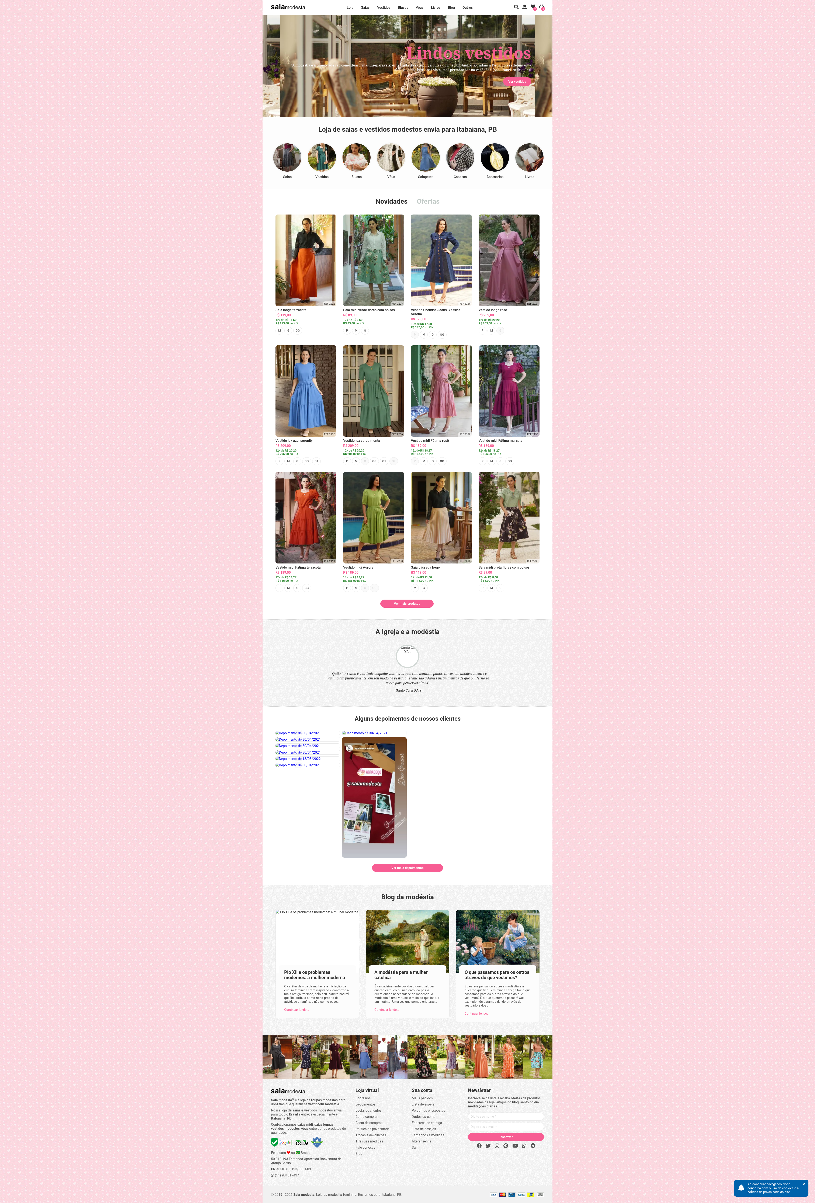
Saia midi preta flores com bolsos (504, 567)
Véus (419, 8)
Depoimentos (365, 1103)
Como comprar (367, 1116)
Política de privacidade (372, 1128)
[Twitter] (488, 1145)
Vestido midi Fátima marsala (500, 441)
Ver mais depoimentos (407, 867)
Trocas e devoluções (371, 1134)
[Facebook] (479, 1145)
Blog (451, 8)
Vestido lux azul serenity (294, 441)
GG (298, 330)
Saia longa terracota (290, 310)
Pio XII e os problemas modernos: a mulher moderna (314, 974)
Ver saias (295, 81)
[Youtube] (515, 1145)
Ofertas (428, 201)
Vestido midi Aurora (358, 567)
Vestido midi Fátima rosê (430, 441)
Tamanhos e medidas (428, 1134)
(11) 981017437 (286, 1174)
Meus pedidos (422, 1097)
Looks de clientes (368, 1110)
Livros (435, 8)
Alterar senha (421, 1140)
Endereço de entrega (427, 1122)
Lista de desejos (424, 1128)
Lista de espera (423, 1103)
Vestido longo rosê (493, 310)
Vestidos (383, 8)
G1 (316, 461)
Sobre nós (363, 1097)
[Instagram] (497, 1145)
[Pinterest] (506, 1145)
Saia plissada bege (425, 567)
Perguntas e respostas (428, 1110)
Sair (415, 1147)
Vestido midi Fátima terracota (298, 567)
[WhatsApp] (524, 1145)
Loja (350, 8)
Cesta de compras (369, 1122)
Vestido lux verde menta (361, 441)
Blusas (403, 8)
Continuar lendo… (296, 1009)
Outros (467, 8)
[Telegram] (533, 1145)
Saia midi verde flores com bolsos (369, 310)
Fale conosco (365, 1147)
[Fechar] (454, 572)
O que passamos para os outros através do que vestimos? (497, 974)
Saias (365, 8)
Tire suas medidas (369, 1140)
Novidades (391, 201)
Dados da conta (424, 1116)
